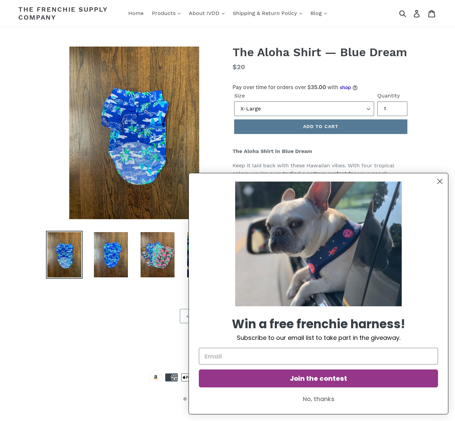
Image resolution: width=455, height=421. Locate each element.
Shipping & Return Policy (266, 13)
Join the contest (318, 378)
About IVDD (205, 13)
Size (239, 95)
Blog (316, 13)
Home (136, 13)
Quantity (388, 95)
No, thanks (318, 399)
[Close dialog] (440, 181)
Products (164, 13)
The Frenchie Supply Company (63, 13)
